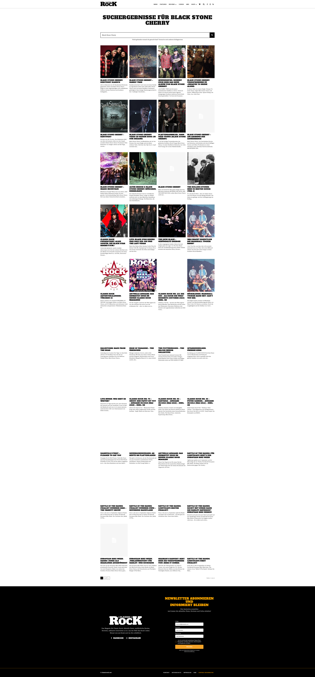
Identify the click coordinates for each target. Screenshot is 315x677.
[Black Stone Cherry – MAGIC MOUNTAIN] (114, 168)
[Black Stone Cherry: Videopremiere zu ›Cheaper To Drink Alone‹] (201, 61)
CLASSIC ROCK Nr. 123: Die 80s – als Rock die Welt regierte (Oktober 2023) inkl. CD (171, 297)
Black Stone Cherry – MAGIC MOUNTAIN (112, 188)
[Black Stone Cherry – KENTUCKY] (114, 116)
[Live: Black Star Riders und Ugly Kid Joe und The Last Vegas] (143, 220)
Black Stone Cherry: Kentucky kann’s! (111, 81)
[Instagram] (210, 4)
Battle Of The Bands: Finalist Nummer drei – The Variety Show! (113, 508)
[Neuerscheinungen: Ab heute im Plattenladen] (143, 434)
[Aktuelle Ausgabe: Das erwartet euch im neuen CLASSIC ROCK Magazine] (143, 275)
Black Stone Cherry (169, 187)
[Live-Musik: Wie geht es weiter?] (114, 380)
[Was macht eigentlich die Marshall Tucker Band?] (201, 220)
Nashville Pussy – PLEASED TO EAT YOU (110, 454)
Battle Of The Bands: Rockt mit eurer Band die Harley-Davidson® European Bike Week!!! (199, 509)
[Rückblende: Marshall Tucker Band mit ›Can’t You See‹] (201, 275)
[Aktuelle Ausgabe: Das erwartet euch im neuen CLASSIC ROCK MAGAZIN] (172, 434)
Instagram (135, 638)
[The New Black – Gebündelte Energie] (172, 220)
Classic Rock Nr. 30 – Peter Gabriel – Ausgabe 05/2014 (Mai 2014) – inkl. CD (200, 402)
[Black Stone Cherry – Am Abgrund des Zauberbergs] (201, 116)
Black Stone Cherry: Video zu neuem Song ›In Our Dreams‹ (142, 136)
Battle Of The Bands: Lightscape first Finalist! (198, 561)
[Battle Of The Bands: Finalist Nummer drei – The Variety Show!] (114, 487)
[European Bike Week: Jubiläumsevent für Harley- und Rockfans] (143, 540)
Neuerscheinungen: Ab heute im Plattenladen (142, 454)
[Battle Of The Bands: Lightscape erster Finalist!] (172, 487)
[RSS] (213, 4)
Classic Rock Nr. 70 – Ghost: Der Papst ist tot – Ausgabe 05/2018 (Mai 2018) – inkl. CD (142, 402)
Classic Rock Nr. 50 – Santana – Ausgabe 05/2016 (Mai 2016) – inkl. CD (171, 402)
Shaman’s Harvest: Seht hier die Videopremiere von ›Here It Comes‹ (171, 561)
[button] (203, 4)
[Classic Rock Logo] (108, 4)
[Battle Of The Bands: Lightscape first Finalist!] (201, 540)
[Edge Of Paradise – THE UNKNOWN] (143, 329)
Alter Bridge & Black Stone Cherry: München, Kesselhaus (142, 189)
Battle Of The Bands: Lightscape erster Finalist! (169, 508)
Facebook (118, 638)
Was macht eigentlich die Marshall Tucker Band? (199, 241)
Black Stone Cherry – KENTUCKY (112, 135)
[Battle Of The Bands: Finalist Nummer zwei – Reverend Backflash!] (143, 487)
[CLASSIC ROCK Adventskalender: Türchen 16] (114, 275)
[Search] (212, 35)
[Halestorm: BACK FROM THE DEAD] (114, 329)
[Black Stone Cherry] (172, 168)
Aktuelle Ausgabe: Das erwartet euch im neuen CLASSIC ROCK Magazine (141, 297)
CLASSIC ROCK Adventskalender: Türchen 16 (110, 296)
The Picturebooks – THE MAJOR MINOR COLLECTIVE (171, 350)
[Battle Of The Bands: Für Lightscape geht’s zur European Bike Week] (201, 434)
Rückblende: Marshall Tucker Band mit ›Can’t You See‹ (200, 296)
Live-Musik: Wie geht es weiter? (113, 400)
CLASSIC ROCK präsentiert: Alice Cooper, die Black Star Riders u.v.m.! (112, 242)
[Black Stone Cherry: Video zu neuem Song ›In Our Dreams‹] (143, 116)
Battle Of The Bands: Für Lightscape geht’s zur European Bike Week (200, 455)
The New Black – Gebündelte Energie (169, 240)
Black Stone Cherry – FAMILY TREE (141, 81)
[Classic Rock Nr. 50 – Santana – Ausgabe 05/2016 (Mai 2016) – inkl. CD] (172, 380)
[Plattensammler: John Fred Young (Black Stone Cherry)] (172, 116)
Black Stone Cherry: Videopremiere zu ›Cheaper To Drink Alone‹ (198, 83)
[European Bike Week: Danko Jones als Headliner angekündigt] (114, 540)
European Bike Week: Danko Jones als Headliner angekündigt (113, 561)
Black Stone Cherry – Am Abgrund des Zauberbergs (199, 136)
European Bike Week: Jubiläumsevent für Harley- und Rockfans (141, 561)
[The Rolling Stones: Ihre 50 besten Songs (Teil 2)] (201, 168)
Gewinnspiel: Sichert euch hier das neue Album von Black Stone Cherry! (171, 83)
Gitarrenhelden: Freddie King (196, 349)
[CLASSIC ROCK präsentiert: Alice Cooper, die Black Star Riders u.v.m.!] (114, 220)
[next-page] (108, 578)
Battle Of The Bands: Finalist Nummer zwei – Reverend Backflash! (142, 508)
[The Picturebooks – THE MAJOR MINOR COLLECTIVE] (172, 329)
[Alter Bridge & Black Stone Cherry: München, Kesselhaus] (143, 168)
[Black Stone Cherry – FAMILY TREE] (143, 61)
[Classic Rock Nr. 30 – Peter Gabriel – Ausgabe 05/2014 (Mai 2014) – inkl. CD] (201, 380)
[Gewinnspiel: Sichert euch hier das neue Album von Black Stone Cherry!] (172, 61)
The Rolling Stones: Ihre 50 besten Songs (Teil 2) (198, 189)
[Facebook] (207, 4)
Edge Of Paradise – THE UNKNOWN (141, 349)
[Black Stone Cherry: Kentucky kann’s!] (114, 61)
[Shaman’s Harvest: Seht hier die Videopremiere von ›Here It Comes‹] (172, 540)
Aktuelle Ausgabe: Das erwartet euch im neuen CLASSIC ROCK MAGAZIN (170, 456)
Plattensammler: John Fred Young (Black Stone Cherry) (172, 136)
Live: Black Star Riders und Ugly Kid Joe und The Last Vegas (142, 241)
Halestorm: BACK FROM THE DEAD (112, 349)
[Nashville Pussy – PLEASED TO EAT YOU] (114, 434)
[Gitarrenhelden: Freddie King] (201, 329)
